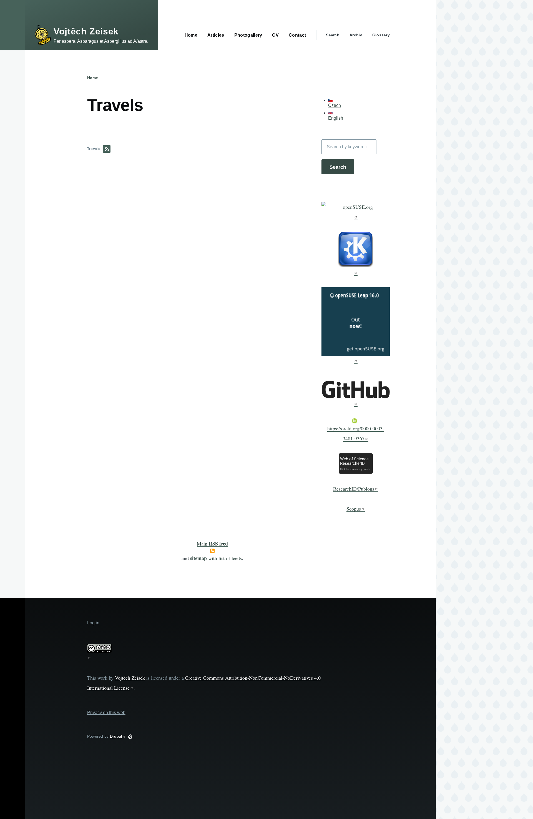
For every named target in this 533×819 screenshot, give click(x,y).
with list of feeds (216, 558)
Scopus (353, 508)
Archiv (356, 35)
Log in (93, 622)
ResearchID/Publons (353, 488)
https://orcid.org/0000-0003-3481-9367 (355, 433)
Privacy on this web (106, 712)
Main (212, 543)
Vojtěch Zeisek (86, 31)
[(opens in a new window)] (355, 211)
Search (333, 35)
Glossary (381, 35)
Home (92, 78)
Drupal (116, 736)
